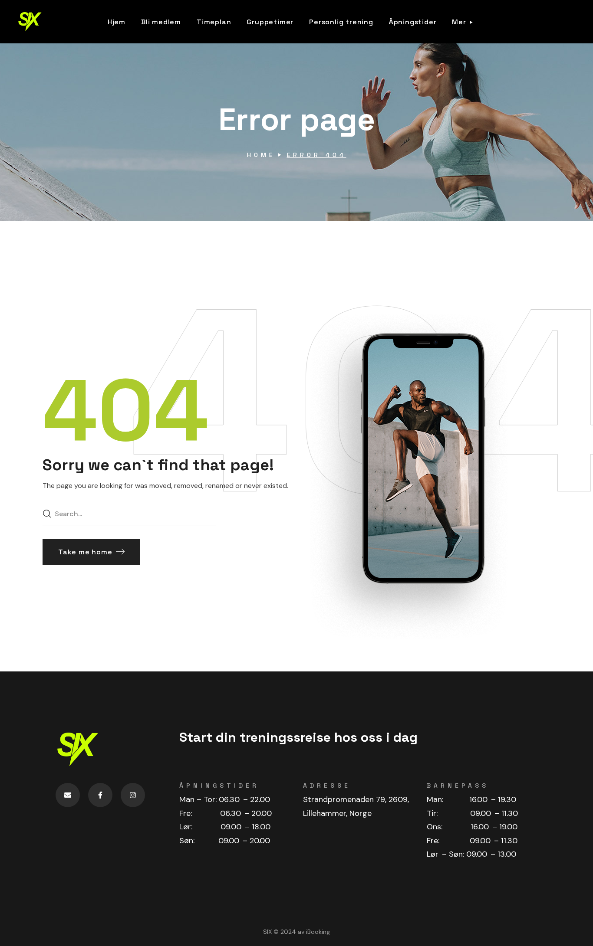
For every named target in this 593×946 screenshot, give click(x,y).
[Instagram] (133, 795)
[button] (91, 552)
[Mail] (68, 795)
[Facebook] (100, 795)
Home (261, 155)
